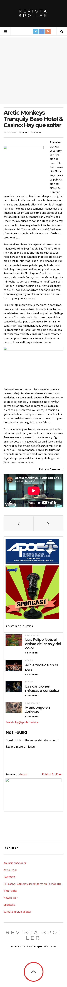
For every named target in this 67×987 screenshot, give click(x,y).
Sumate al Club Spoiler (17, 911)
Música (29, 661)
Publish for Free (51, 774)
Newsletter (11, 897)
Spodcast (9, 904)
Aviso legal (10, 870)
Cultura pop (32, 635)
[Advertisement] (33, 70)
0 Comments (32, 653)
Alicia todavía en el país (41, 667)
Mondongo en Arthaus (37, 709)
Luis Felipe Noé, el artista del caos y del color (43, 643)
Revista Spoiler (33, 13)
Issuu (23, 774)
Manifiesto (10, 890)
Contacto (9, 877)
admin (25, 132)
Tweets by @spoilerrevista (22, 722)
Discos (38, 132)
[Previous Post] (19, 523)
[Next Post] (48, 523)
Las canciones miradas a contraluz (42, 688)
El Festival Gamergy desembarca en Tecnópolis (32, 884)
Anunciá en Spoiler (15, 863)
